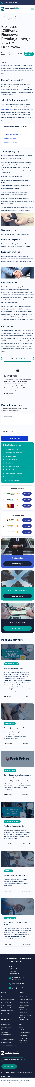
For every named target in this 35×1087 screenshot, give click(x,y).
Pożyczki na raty (9, 463)
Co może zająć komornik (12, 477)
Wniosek (27, 493)
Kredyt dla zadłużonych (11, 449)
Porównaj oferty (9, 1066)
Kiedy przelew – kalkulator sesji (14, 473)
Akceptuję (3, 1085)
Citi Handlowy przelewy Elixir (12, 134)
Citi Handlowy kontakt (10, 142)
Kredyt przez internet (11, 459)
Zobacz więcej (17, 564)
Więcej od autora (9, 393)
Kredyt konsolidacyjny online (13, 452)
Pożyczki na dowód (10, 456)
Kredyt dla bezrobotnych (12, 466)
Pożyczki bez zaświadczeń (12, 480)
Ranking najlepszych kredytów (13, 1059)
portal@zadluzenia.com (19, 988)
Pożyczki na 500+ (10, 470)
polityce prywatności (25, 1082)
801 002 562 (14, 2)
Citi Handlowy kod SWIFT (11, 138)
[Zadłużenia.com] (10, 9)
